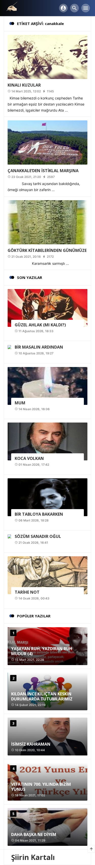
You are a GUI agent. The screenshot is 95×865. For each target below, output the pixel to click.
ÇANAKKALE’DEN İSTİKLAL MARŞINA (43, 170)
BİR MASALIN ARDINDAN (39, 347)
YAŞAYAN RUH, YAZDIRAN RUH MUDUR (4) (41, 651)
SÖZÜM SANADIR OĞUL (38, 536)
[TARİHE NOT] (47, 574)
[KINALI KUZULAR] (47, 56)
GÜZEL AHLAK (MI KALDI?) (40, 325)
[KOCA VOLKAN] (47, 441)
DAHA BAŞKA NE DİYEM (33, 834)
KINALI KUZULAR (24, 85)
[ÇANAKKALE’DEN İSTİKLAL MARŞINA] (47, 142)
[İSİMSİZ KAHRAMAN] (47, 736)
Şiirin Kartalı (33, 857)
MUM (20, 403)
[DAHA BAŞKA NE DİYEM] (47, 827)
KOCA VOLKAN (29, 458)
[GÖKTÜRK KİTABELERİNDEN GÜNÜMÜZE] (47, 221)
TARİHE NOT (27, 592)
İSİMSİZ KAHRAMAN (30, 744)
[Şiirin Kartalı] (10, 7)
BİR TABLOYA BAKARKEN (39, 514)
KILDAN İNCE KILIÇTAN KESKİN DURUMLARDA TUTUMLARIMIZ (41, 696)
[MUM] (47, 385)
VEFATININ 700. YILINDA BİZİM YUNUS (41, 786)
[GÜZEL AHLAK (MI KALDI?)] (47, 307)
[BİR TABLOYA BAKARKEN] (47, 496)
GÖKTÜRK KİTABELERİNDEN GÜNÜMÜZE (47, 250)
